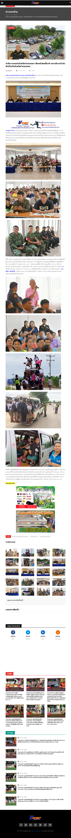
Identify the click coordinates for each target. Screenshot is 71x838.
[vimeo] (50, 825)
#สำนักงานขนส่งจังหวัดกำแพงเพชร (20, 536)
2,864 (33, 71)
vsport (9, 71)
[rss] (45, 825)
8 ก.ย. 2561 (22, 71)
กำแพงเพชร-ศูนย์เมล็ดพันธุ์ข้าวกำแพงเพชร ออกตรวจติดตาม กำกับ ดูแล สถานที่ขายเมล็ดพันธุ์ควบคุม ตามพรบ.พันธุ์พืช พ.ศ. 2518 (34, 722)
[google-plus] (31, 825)
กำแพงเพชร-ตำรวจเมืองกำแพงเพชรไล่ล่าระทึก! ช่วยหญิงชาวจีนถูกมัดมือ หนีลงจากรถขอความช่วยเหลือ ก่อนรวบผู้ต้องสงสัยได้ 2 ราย (15, 696)
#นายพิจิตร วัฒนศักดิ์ (45, 536)
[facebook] (21, 825)
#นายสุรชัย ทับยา (34, 536)
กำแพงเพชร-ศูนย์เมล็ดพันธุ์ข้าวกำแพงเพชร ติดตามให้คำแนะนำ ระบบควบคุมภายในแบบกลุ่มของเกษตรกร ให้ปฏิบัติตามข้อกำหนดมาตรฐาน (14, 722)
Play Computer (35, 831)
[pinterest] (40, 825)
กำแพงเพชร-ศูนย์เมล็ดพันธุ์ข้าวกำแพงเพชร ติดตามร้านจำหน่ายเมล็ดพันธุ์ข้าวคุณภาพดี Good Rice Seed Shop (55, 721)
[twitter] (26, 825)
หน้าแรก (7, 15)
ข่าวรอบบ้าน (14, 15)
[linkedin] (35, 825)
